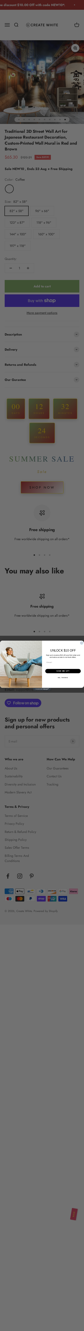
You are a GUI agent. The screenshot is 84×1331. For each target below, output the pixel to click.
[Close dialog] (81, 643)
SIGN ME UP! (63, 671)
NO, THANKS (63, 677)
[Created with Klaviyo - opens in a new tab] (42, 689)
